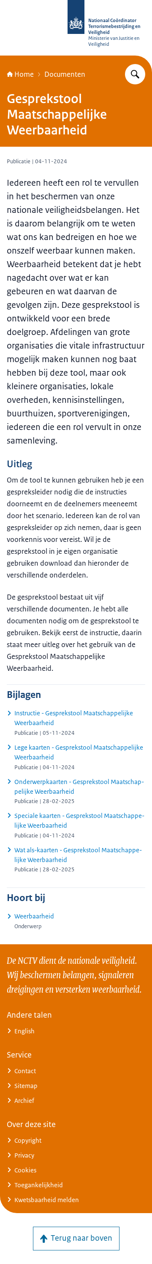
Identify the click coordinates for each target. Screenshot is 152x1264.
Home (24, 74)
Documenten (64, 74)
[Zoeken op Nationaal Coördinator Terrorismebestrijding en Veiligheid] (135, 74)
